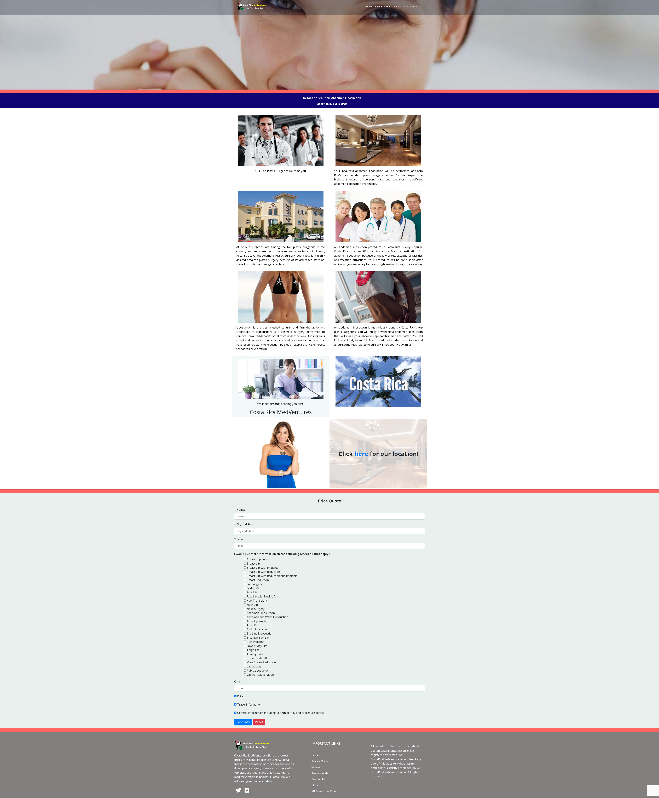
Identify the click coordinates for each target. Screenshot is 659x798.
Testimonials (319, 773)
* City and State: (244, 524)
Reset (259, 722)
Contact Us (414, 6)
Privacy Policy (320, 761)
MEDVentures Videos (325, 791)
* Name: (239, 510)
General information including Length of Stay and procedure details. (281, 713)
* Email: (239, 539)
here (361, 454)
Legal (315, 755)
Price (240, 696)
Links (314, 785)
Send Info (243, 722)
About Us (399, 6)
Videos (315, 767)
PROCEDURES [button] (382, 6)
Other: (238, 681)
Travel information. (249, 704)
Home (369, 6)
